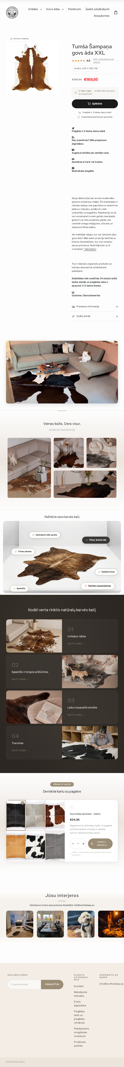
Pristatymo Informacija (88, 306)
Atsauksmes (102, 16)
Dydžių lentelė (83, 316)
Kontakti (79, 986)
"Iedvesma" (90, 249)
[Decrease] (73, 843)
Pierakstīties (52, 984)
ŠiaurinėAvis (19, 1062)
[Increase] (83, 843)
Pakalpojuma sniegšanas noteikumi (81, 1032)
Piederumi (74, 9)
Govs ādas (53, 9)
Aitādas (33, 9)
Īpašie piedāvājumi (98, 9)
